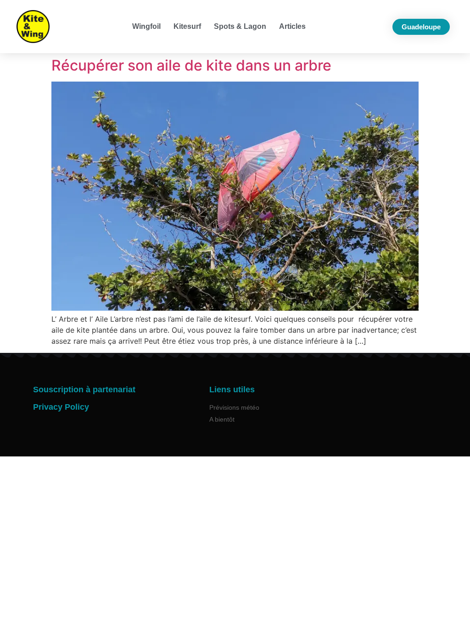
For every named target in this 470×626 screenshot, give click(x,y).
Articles (292, 26)
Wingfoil (146, 26)
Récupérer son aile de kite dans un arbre (191, 65)
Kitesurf (187, 26)
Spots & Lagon (240, 26)
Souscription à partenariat (84, 389)
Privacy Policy (61, 407)
